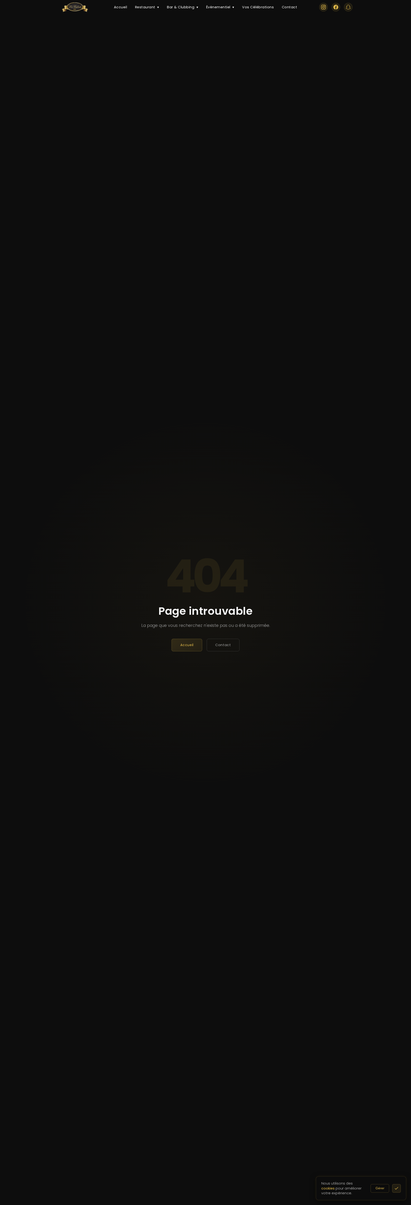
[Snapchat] (348, 7)
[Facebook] (336, 7)
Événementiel (220, 7)
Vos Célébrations (258, 7)
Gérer (380, 1188)
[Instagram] (323, 7)
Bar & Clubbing (182, 7)
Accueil (120, 7)
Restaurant (147, 7)
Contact (289, 7)
